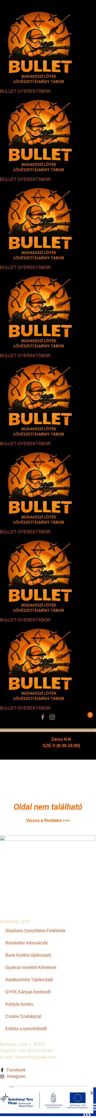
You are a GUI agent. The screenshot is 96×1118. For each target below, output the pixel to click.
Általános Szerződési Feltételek (35, 930)
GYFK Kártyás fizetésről (28, 992)
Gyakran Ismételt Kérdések (30, 967)
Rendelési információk (26, 943)
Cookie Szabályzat (23, 1016)
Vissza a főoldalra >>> (48, 820)
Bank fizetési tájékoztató (28, 955)
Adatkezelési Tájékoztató (29, 979)
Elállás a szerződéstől (26, 1028)
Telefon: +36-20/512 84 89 (26, 1050)
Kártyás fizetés (19, 1004)
